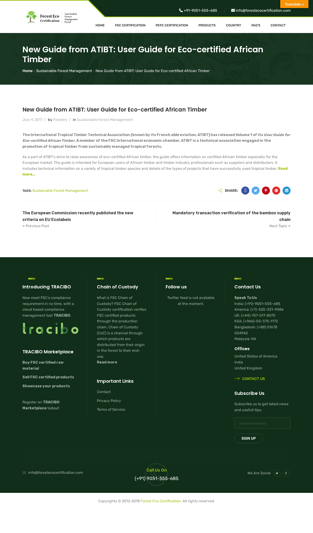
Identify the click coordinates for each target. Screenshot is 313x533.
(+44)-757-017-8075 (258, 315)
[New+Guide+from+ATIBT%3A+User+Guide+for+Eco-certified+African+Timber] (256, 191)
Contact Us (253, 379)
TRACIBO (62, 315)
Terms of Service (111, 409)
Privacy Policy (109, 401)
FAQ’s (255, 25)
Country (233, 25)
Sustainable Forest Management (105, 119)
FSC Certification (130, 25)
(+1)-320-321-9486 (267, 309)
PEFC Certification (172, 25)
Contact (278, 25)
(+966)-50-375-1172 (260, 321)
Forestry (60, 119)
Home (100, 25)
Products (207, 25)
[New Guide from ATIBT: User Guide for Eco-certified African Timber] (245, 191)
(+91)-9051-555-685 (262, 303)
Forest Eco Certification (161, 501)
